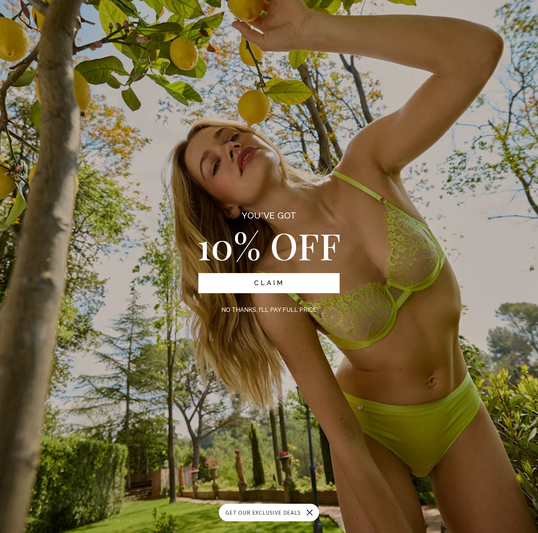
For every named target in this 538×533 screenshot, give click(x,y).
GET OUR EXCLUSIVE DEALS (262, 512)
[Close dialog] (528, 9)
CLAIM (269, 283)
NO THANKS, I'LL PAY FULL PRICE (269, 309)
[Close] (310, 512)
